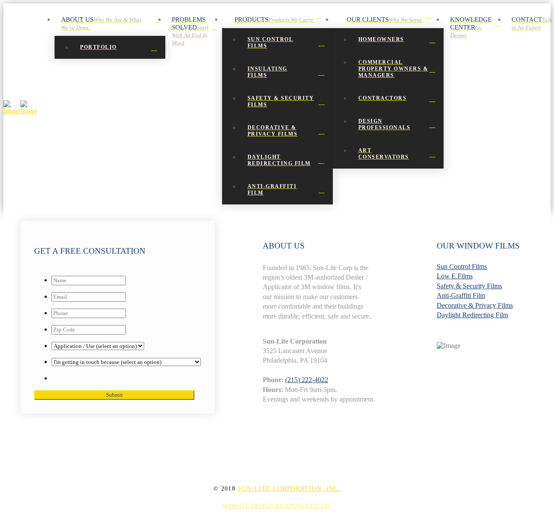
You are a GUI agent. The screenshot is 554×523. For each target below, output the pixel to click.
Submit (114, 395)
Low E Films (455, 276)
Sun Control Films (462, 266)
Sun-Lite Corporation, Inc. (289, 488)
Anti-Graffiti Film (461, 295)
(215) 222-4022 (306, 379)
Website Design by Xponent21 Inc (277, 506)
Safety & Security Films (469, 286)
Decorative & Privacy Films (475, 305)
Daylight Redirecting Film (472, 315)
